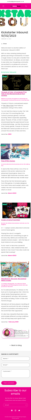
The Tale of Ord (8, 105)
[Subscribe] (26, 405)
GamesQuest (12, 416)
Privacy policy (15, 418)
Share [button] (5, 43)
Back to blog (17, 345)
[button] (3, 6)
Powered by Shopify (21, 416)
